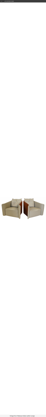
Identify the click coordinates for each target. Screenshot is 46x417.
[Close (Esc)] (45, 1)
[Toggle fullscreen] (40, 1)
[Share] (42, 1)
